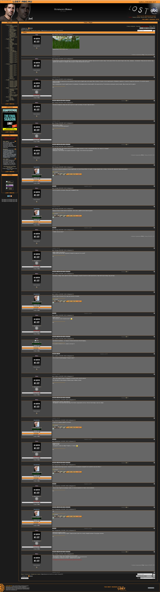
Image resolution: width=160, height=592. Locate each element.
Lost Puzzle (12, 90)
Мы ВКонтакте (13, 33)
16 (73, 355)
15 (73, 338)
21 (75, 464)
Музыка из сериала (14, 94)
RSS (154, 26)
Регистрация (150, 17)
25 (73, 553)
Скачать (8, 63)
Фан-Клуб (12, 98)
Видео (11, 40)
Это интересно (13, 50)
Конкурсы (12, 32)
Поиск (150, 26)
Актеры (11, 48)
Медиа (7, 87)
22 (75, 485)
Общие (11, 46)
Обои (11, 91)
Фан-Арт (11, 97)
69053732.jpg (62, 49)
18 (75, 399)
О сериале (12, 27)
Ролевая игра (27, 30)
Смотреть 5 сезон (13, 84)
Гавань (42, 30)
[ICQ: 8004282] (64, 100)
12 (73, 273)
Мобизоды (12, 89)
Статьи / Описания (10, 47)
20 (75, 441)
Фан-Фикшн (12, 99)
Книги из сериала (13, 95)
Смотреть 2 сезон (13, 81)
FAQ (10, 37)
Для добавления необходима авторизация (10, 167)
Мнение (11, 44)
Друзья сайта (12, 31)
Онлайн (7, 79)
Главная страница (136, 17)
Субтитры (12, 76)
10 (73, 229)
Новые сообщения (131, 26)
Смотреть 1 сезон (13, 80)
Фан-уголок (8, 96)
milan (31, 29)
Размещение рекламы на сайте (13, 36)
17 (73, 376)
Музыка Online (144, 17)
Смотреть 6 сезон (13, 85)
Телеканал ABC (13, 86)
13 (73, 294)
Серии (11, 45)
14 (73, 315)
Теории (11, 41)
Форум (7, 100)
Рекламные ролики (14, 88)
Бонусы (11, 77)
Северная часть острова (35, 30)
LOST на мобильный (12, 29)
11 (73, 250)
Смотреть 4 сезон (13, 83)
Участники (138, 26)
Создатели (12, 49)
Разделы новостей (10, 38)
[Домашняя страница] (61, 100)
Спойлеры (12, 39)
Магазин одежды (13, 30)
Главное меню (9, 25)
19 (75, 420)
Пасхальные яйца (13, 43)
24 (75, 530)
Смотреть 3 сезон (13, 82)
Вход (155, 17)
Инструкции (12, 78)
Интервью (12, 42)
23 (75, 509)
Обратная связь (13, 34)
